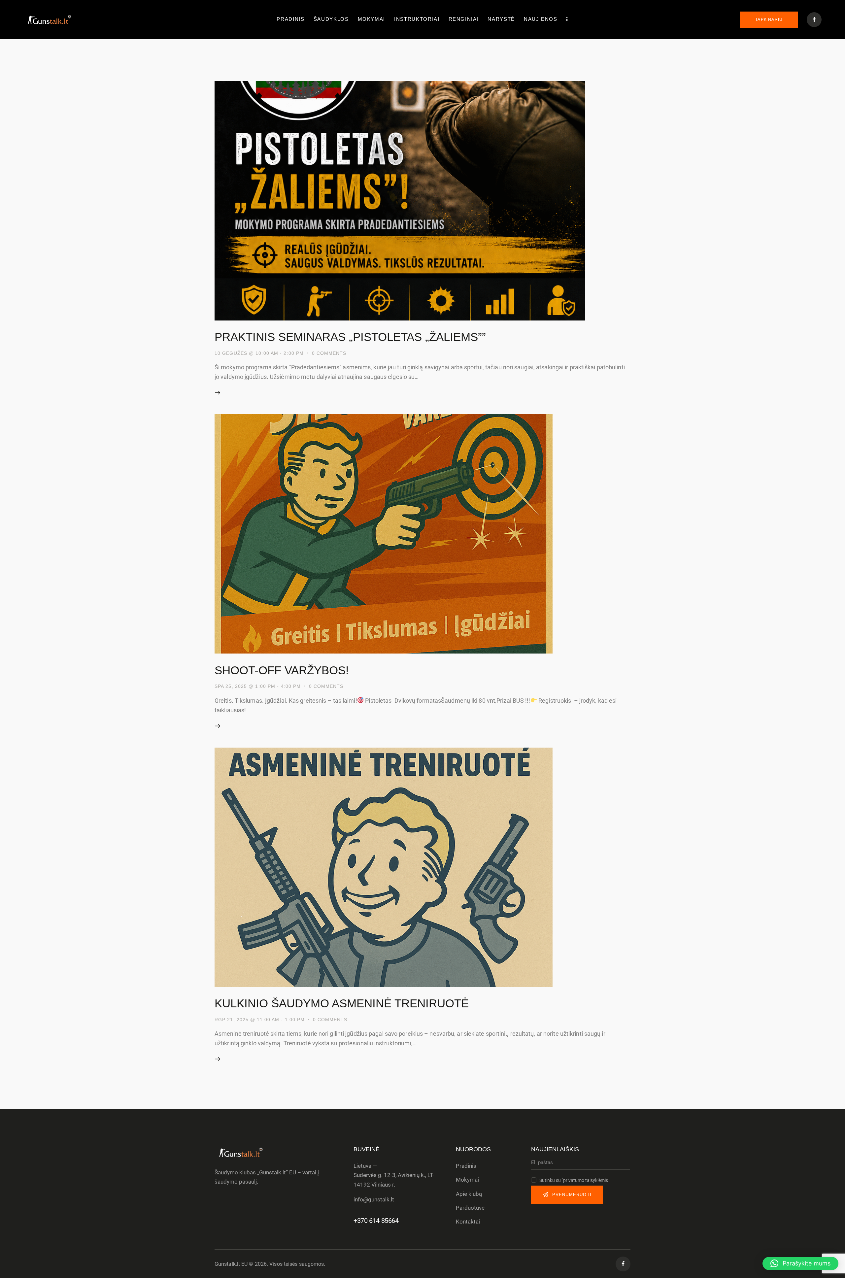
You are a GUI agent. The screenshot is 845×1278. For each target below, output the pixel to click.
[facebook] (623, 1264)
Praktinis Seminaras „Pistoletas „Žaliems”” (350, 336)
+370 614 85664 (376, 1221)
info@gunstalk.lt (374, 1199)
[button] (800, 1263)
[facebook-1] (814, 19)
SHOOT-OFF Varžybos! (282, 670)
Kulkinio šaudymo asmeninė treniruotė (342, 1003)
